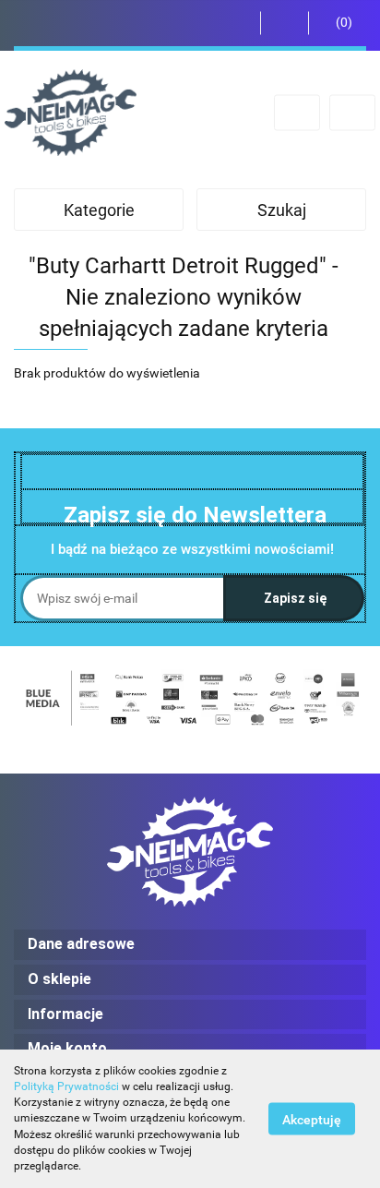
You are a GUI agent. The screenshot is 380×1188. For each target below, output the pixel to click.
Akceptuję (311, 1119)
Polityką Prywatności (66, 1086)
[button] (337, 23)
